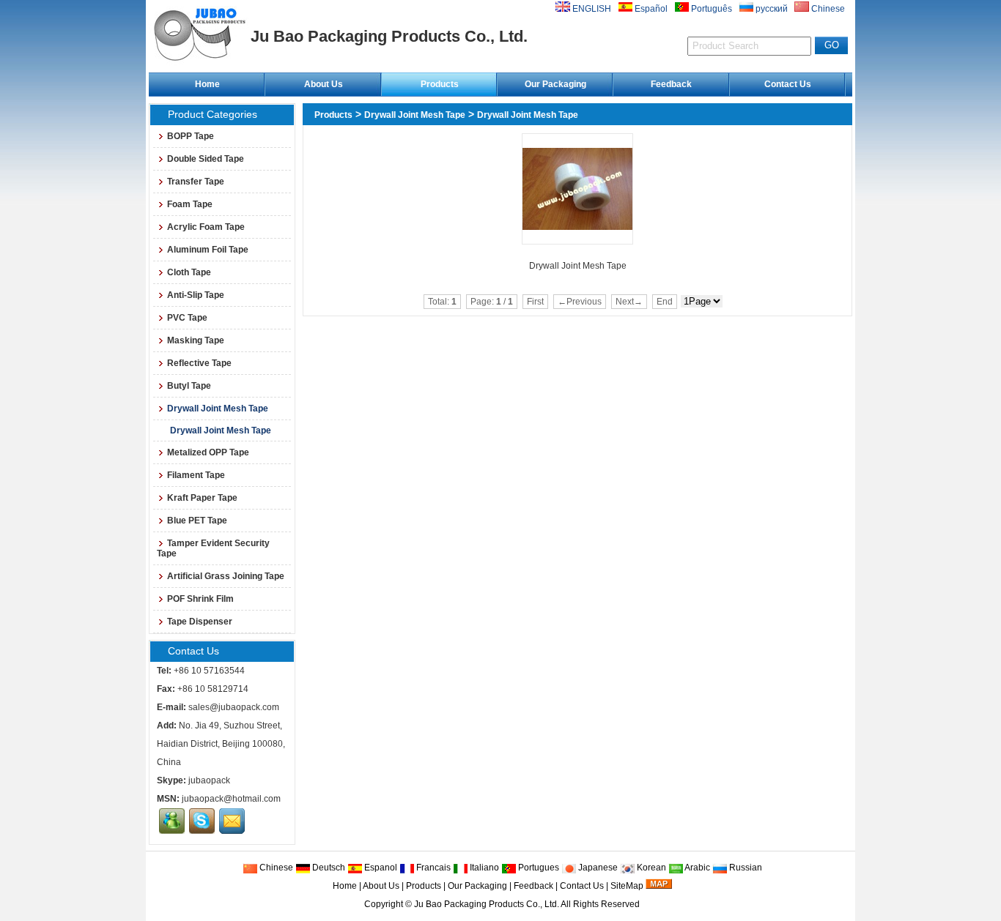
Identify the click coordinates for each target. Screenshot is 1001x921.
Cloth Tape (189, 272)
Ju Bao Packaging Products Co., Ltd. (486, 904)
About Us (323, 84)
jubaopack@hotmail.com (231, 799)
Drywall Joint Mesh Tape (414, 115)
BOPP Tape (190, 136)
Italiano (483, 867)
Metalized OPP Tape (208, 452)
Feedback (671, 84)
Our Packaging (555, 84)
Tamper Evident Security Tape (213, 548)
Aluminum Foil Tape (207, 250)
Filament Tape (196, 475)
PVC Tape (187, 318)
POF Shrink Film (200, 599)
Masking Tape (195, 340)
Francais (432, 867)
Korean (650, 867)
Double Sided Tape (205, 159)
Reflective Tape (199, 363)
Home (207, 84)
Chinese (275, 867)
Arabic (696, 867)
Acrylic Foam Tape (206, 227)
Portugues (537, 867)
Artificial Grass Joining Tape (225, 576)
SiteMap (626, 886)
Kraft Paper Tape (202, 498)
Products (440, 84)
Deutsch (327, 867)
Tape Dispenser (199, 621)
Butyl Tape (189, 386)
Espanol (379, 867)
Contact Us (787, 84)
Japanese (597, 867)
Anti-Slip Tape (195, 295)
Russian (744, 867)
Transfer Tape (195, 181)
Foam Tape (190, 204)
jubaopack (209, 780)
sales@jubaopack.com (233, 707)
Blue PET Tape (197, 520)
